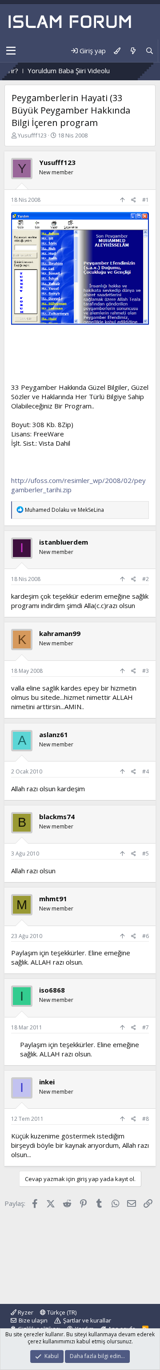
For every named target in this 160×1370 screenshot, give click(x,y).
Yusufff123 (32, 135)
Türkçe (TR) (61, 1312)
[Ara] (149, 50)
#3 (145, 671)
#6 (145, 936)
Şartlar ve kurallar (87, 1320)
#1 (145, 200)
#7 (145, 1027)
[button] (11, 51)
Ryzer (24, 1312)
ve (64, 510)
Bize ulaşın (33, 1320)
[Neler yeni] (132, 50)
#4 (145, 771)
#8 (145, 1119)
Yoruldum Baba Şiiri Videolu (56, 70)
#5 (145, 853)
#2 (145, 579)
